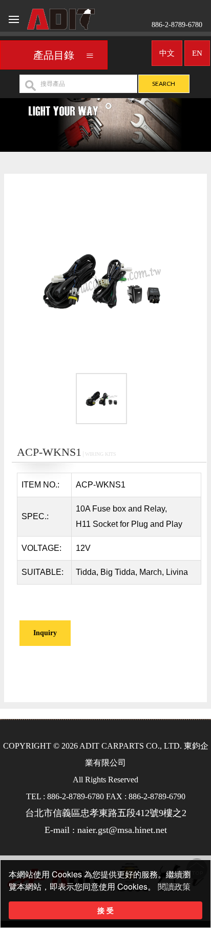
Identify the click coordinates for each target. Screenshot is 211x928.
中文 (167, 53)
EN (197, 53)
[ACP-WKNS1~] (101, 280)
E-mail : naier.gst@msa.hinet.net (106, 830)
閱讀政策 (174, 887)
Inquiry (45, 633)
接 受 (105, 910)
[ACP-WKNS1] (101, 400)
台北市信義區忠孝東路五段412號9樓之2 (105, 813)
